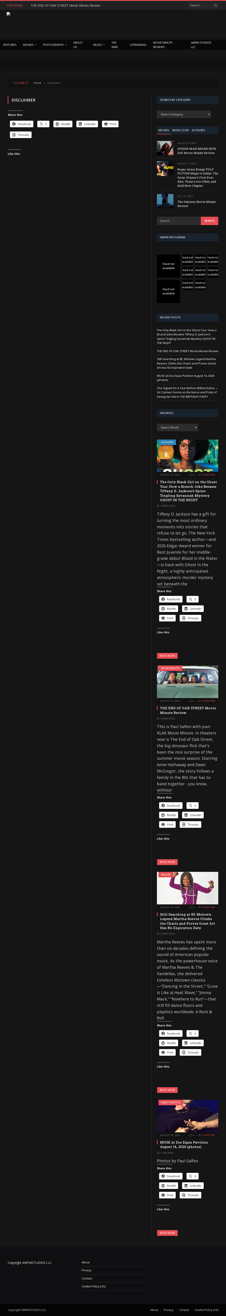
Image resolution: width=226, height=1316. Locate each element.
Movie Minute (170, 668)
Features (10, 45)
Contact (87, 1278)
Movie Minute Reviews (163, 45)
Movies (28, 45)
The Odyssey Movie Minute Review (196, 204)
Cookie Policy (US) (93, 1286)
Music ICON (180, 130)
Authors (167, 442)
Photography (53, 45)
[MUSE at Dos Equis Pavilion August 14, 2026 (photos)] (187, 1116)
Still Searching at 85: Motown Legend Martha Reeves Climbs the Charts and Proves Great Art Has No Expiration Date (186, 363)
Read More (167, 656)
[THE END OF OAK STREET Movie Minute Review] (187, 681)
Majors (166, 874)
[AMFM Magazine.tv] (79, 25)
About (86, 1262)
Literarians (138, 45)
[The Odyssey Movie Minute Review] (165, 201)
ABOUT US (78, 45)
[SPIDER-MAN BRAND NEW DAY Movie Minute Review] (165, 148)
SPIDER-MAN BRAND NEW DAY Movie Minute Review (196, 151)
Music (97, 45)
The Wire (114, 45)
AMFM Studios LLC (201, 45)
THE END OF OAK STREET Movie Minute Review (65, 5)
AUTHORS (198, 130)
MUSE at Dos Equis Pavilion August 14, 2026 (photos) (184, 1144)
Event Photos (170, 1102)
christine (208, 474)
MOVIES (163, 130)
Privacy (86, 1270)
